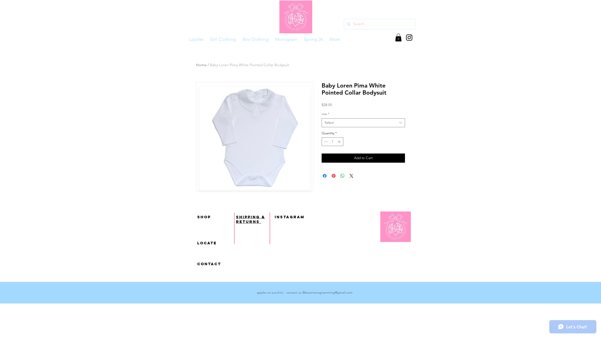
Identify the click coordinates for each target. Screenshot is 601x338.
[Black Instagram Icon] (409, 37)
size (325, 114)
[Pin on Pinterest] (333, 176)
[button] (398, 37)
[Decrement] (325, 142)
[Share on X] (351, 176)
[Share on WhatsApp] (342, 176)
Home (201, 65)
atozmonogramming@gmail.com (329, 292)
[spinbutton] (332, 142)
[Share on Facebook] (324, 176)
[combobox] (363, 122)
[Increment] (340, 142)
